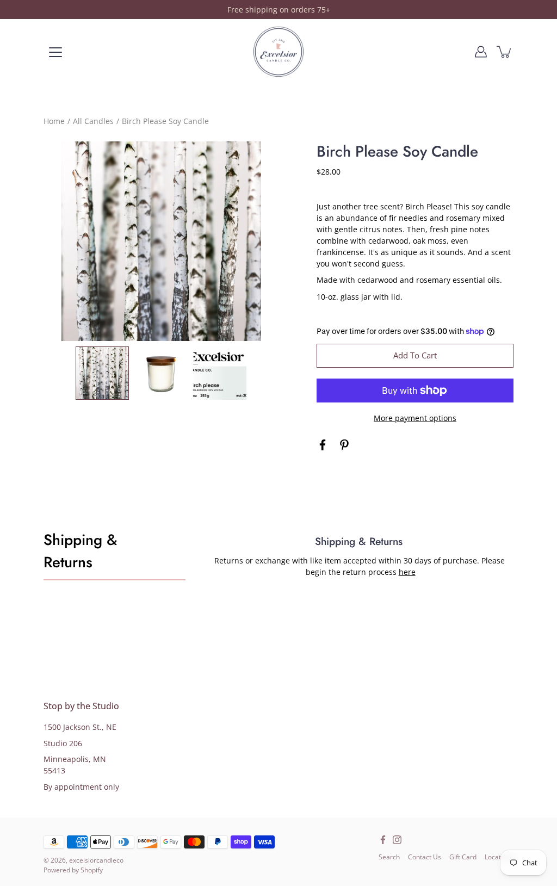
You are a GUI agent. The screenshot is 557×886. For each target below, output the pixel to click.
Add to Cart (415, 355)
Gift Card (462, 857)
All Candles (93, 121)
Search (389, 857)
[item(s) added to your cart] (504, 51)
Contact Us (424, 857)
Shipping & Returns (80, 551)
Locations (499, 857)
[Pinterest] (344, 445)
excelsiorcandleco (96, 860)
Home (54, 121)
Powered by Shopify (73, 870)
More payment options (415, 418)
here (407, 572)
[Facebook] (322, 445)
